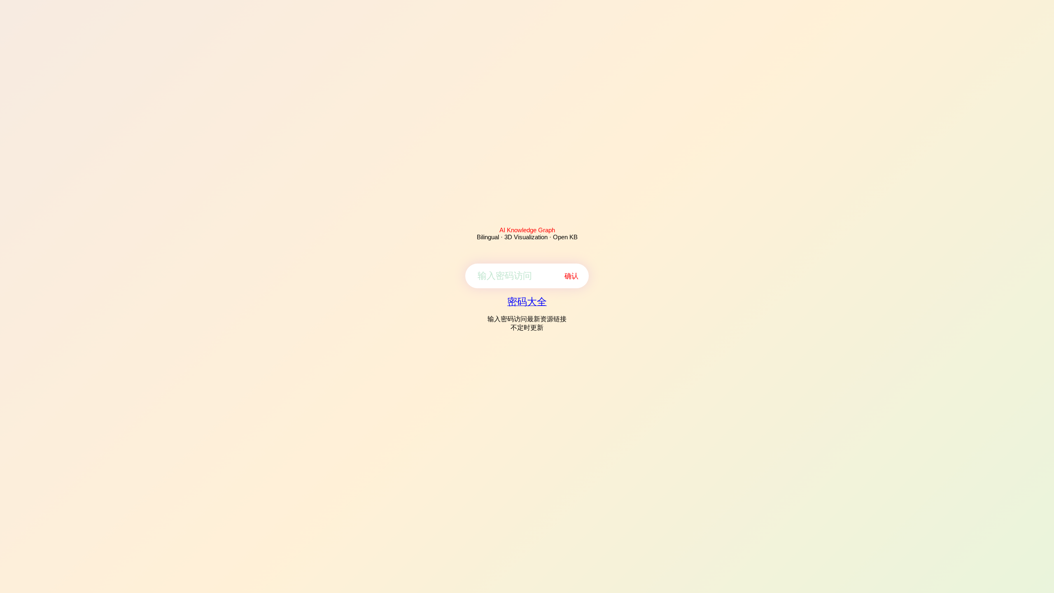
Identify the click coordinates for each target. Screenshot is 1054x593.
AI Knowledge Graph (527, 229)
